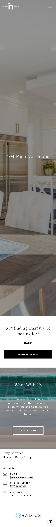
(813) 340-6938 (18, 486)
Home (28, 343)
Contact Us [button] (28, 430)
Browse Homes (28, 354)
